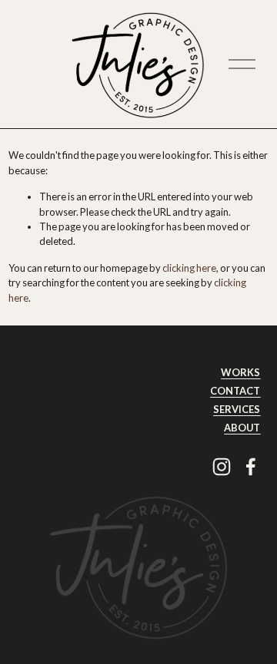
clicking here (189, 268)
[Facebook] (251, 467)
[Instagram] (221, 467)
